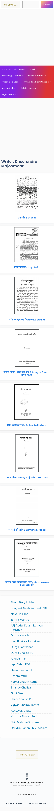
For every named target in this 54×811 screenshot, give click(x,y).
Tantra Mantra (20, 619)
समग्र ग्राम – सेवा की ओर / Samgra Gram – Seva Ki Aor (27, 373)
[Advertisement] (27, 37)
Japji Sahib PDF (20, 664)
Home (4, 69)
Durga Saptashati (22, 647)
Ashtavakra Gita (21, 710)
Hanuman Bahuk (22, 670)
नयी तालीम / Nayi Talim (27, 267)
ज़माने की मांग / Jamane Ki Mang (27, 529)
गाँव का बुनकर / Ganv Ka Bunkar (27, 319)
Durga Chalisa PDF (23, 653)
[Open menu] (27, 765)
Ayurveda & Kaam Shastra (36, 81)
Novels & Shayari (27, 69)
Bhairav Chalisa (21, 687)
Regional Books (9, 94)
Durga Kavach (20, 635)
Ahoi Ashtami (19, 658)
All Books (13, 69)
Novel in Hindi (20, 614)
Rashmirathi (19, 676)
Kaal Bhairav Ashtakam (26, 641)
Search (46, 4)
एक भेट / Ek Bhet (27, 217)
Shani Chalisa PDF (22, 699)
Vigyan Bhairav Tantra (25, 705)
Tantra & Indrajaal (34, 75)
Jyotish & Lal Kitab (10, 81)
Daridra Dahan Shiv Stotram (29, 728)
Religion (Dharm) (29, 88)
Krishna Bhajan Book (24, 716)
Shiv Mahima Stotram (25, 722)
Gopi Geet (17, 693)
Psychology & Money (11, 75)
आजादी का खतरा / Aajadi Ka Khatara (27, 477)
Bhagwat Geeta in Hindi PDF (29, 608)
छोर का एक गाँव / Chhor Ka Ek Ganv (27, 425)
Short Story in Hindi (23, 602)
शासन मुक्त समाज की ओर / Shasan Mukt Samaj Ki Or (27, 584)
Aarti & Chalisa (8, 88)
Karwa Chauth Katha (24, 681)
